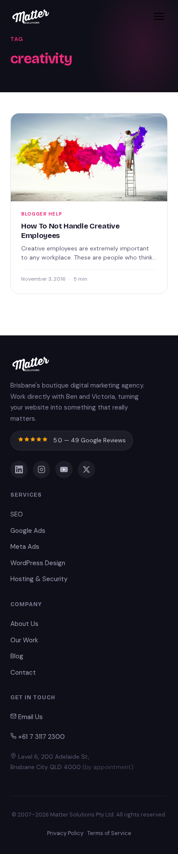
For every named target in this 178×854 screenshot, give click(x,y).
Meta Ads (24, 546)
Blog (16, 656)
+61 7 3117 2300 (40, 736)
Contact (23, 672)
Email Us (29, 717)
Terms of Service (109, 833)
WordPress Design (37, 563)
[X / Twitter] (86, 469)
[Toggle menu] (159, 16)
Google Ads (27, 530)
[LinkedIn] (19, 469)
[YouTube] (64, 469)
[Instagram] (41, 469)
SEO (16, 514)
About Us (24, 623)
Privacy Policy (65, 833)
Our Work (24, 640)
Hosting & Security (38, 579)
